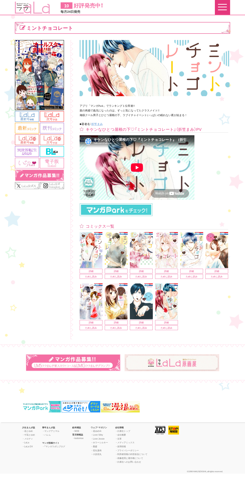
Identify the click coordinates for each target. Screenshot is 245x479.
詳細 (91, 271)
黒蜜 (95, 446)
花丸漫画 (97, 450)
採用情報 (121, 446)
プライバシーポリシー (128, 450)
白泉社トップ (123, 431)
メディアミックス (126, 442)
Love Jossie (99, 438)
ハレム (47, 434)
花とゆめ (28, 431)
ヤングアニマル (51, 431)
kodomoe (79, 438)
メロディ (28, 438)
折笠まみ (97, 124)
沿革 (119, 438)
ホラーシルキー (100, 442)
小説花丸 (97, 454)
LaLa (26, 442)
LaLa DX (28, 446)
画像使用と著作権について (130, 458)
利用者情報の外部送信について (132, 454)
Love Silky (98, 434)
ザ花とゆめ (29, 434)
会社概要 (121, 434)
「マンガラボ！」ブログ (54, 446)
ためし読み (91, 276)
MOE (76, 431)
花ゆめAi (97, 431)
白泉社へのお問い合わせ (129, 461)
